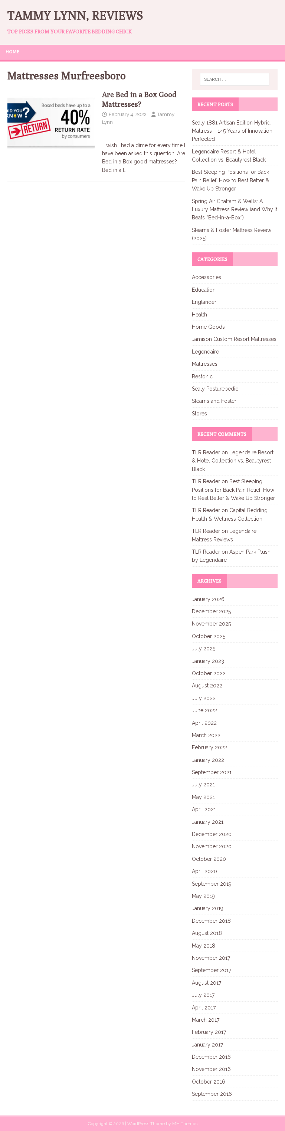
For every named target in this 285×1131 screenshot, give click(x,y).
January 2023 (208, 661)
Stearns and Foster (214, 401)
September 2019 (212, 884)
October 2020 (209, 859)
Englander (204, 302)
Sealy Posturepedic (215, 389)
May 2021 (203, 797)
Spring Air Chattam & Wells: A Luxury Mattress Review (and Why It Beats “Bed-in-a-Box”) (234, 209)
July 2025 (203, 648)
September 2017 (211, 970)
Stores (199, 414)
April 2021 (204, 809)
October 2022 (209, 673)
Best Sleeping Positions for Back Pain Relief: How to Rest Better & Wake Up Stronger (230, 180)
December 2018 (211, 921)
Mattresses (204, 364)
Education (204, 290)
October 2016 (208, 1082)
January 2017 (207, 1045)
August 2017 (206, 983)
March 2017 (205, 1020)
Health (199, 315)
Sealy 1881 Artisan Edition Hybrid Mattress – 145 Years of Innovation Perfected (232, 131)
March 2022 (206, 735)
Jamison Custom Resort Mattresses (234, 339)
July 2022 (204, 698)
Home (13, 51)
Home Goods (208, 327)
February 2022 (209, 747)
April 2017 (204, 1008)
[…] (125, 170)
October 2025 (208, 636)
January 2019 (207, 908)
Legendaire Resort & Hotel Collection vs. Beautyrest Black (232, 461)
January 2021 (207, 822)
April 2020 (204, 871)
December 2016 (211, 1057)
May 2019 (203, 896)
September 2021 (212, 772)
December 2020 (212, 834)
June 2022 (204, 710)
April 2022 (204, 723)
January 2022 (208, 760)
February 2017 (209, 1032)
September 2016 (212, 1094)
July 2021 (203, 784)
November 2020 (212, 846)
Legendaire (205, 352)
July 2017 (203, 995)
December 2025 (211, 611)
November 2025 (211, 624)
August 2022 (207, 686)
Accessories (206, 277)
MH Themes (184, 1123)
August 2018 (207, 933)
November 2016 (211, 1069)
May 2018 (203, 946)
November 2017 (211, 958)
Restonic (202, 376)
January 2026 (208, 599)
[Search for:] (234, 79)
